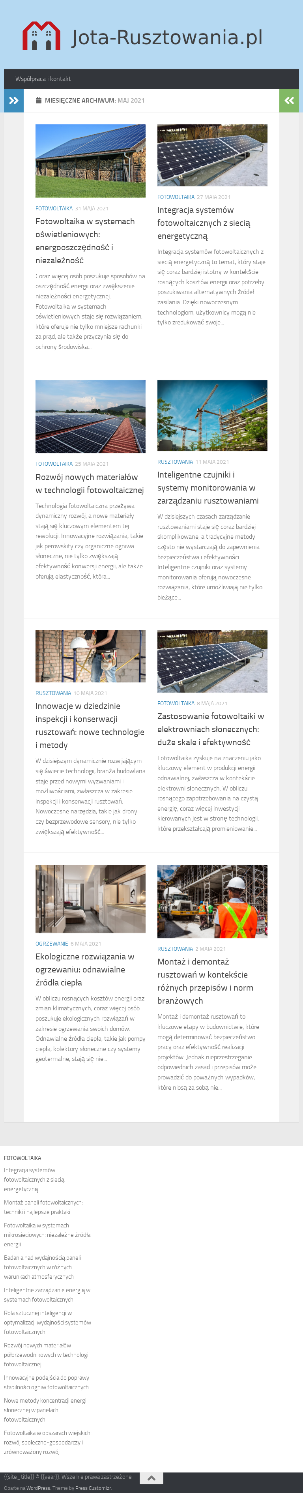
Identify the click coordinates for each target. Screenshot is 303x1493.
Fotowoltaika (54, 208)
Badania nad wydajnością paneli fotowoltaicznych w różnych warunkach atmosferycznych (42, 1267)
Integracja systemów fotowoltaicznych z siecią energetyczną (203, 223)
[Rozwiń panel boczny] (14, 100)
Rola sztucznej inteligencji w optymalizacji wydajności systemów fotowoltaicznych (47, 1322)
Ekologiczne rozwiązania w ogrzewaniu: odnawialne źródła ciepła (85, 970)
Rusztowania (175, 462)
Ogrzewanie (52, 943)
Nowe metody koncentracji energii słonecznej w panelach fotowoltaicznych (46, 1410)
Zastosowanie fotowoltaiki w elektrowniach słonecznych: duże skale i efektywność (210, 729)
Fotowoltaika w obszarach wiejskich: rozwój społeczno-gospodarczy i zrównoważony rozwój (48, 1442)
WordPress (38, 1488)
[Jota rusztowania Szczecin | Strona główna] (144, 34)
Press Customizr (93, 1488)
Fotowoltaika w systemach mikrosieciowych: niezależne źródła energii (47, 1235)
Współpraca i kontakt (43, 78)
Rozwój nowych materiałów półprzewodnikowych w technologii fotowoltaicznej (47, 1355)
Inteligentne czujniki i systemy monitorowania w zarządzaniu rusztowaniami (208, 488)
